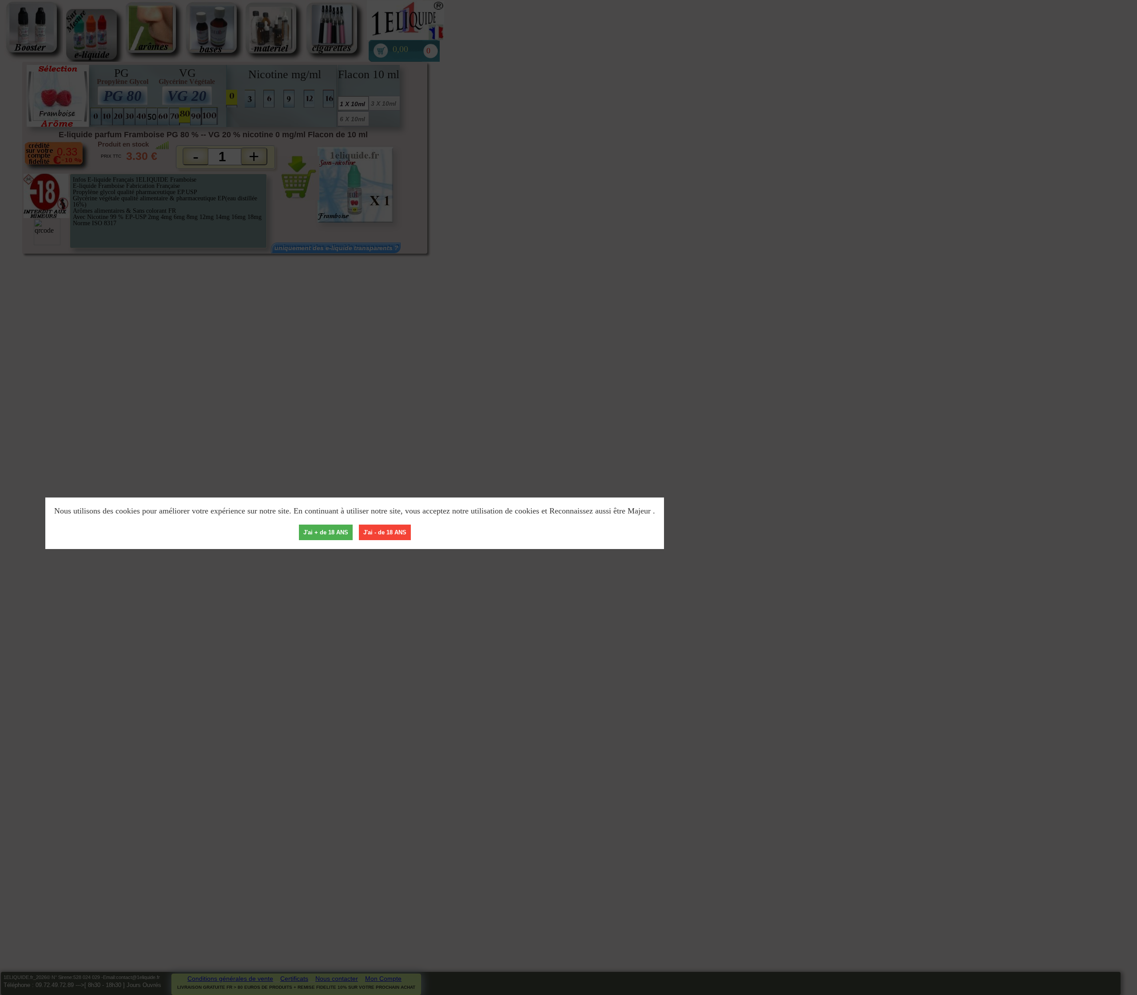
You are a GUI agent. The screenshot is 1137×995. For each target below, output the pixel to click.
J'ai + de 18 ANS (325, 532)
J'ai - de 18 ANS (384, 532)
